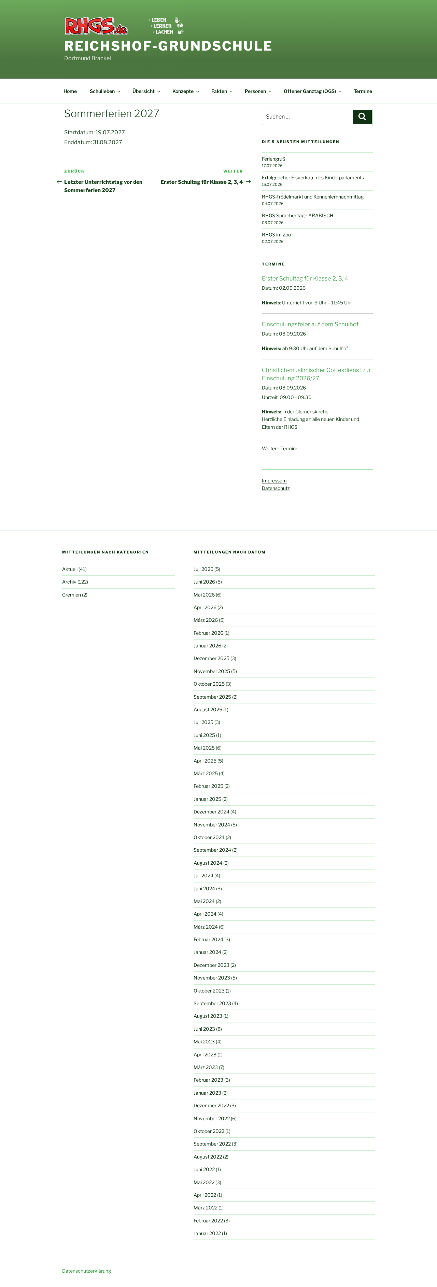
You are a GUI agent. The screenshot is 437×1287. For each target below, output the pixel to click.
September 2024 (212, 850)
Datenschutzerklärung (86, 1271)
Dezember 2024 (211, 811)
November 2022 (212, 1118)
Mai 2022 (204, 1182)
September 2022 (212, 1144)
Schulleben (102, 91)
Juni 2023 (204, 1029)
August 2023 (208, 1016)
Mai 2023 (204, 1041)
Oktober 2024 (209, 837)
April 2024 (205, 914)
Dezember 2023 (211, 965)
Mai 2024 (204, 901)
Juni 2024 (204, 888)
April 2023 (205, 1054)
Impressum (274, 480)
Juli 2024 (203, 875)
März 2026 (206, 620)
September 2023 (212, 1003)
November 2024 (212, 824)
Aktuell (69, 569)
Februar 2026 (208, 633)
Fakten (219, 91)
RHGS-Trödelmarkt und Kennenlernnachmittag (313, 197)
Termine (363, 91)
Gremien (71, 595)
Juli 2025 (203, 722)
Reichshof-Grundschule (168, 46)
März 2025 (206, 773)
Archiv (69, 582)
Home (70, 91)
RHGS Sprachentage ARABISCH (297, 215)
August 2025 (208, 709)
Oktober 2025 (209, 684)
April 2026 (205, 607)
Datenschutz (276, 488)
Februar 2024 (208, 939)
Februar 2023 (208, 1080)
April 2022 (205, 1195)
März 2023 (206, 1067)
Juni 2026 (204, 582)
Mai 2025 (204, 748)
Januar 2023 (207, 1093)
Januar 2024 (207, 952)
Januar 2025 (207, 799)
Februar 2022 (208, 1220)
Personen (255, 91)
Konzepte (183, 91)
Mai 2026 (204, 595)
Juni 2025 (204, 735)
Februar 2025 (208, 786)
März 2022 (205, 1207)
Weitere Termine (280, 448)
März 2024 (206, 927)
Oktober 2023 (209, 991)
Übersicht (143, 91)
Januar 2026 (207, 645)
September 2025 (212, 697)
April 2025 (205, 761)
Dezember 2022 (211, 1105)
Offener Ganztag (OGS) (310, 91)
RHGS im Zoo (276, 234)
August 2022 (208, 1157)
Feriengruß (273, 159)
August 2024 (208, 863)
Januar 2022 (207, 1233)
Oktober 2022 (209, 1131)
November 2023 (212, 978)
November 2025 (212, 671)
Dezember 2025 (211, 658)
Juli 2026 (203, 569)
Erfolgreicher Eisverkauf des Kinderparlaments (313, 177)
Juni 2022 (204, 1169)
